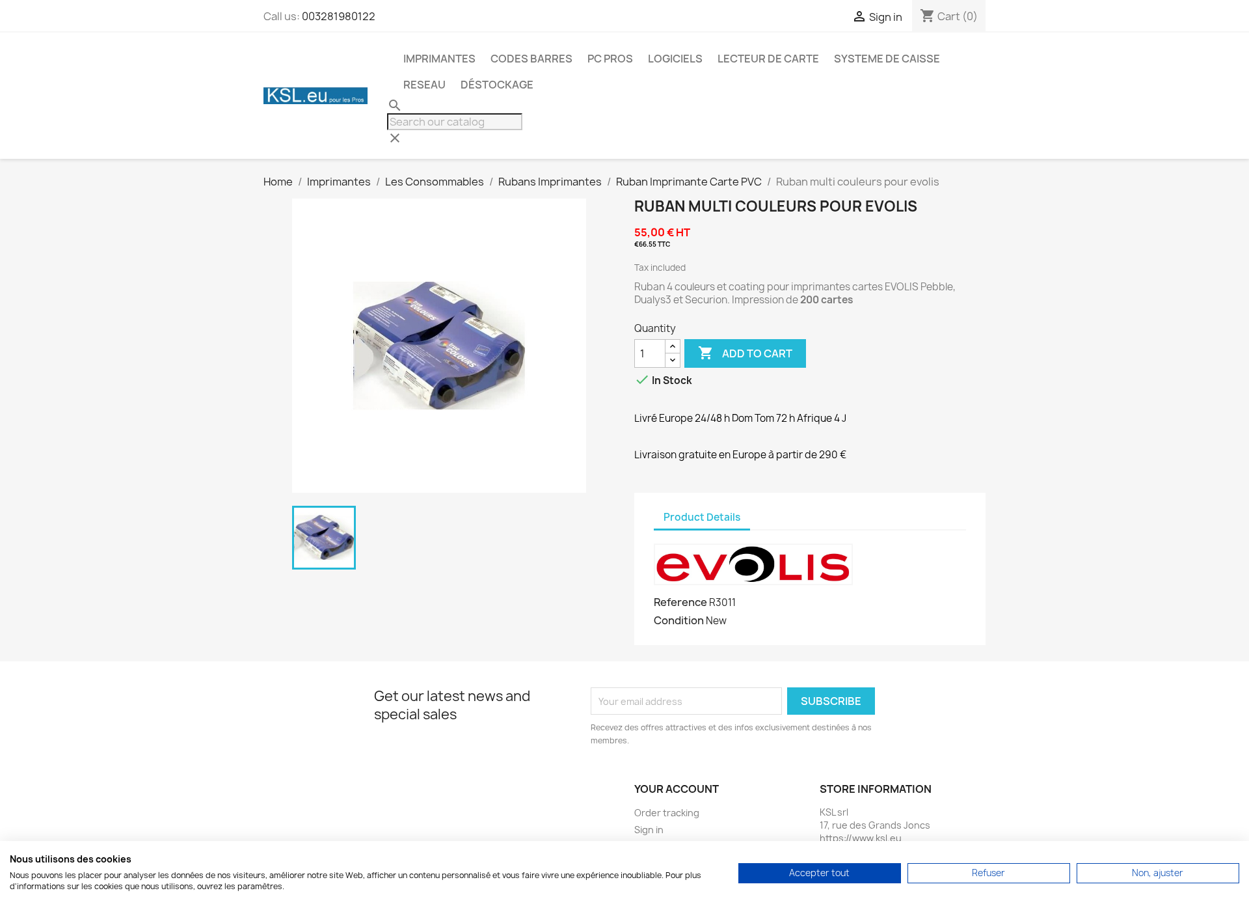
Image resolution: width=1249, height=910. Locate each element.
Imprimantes (439, 58)
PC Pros (610, 58)
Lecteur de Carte (768, 58)
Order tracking (666, 813)
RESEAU (424, 84)
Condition (679, 620)
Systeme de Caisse (887, 58)
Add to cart (745, 353)
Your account (676, 789)
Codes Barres (531, 58)
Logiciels (675, 58)
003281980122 (338, 16)
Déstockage (497, 84)
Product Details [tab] (702, 517)
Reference (680, 602)
